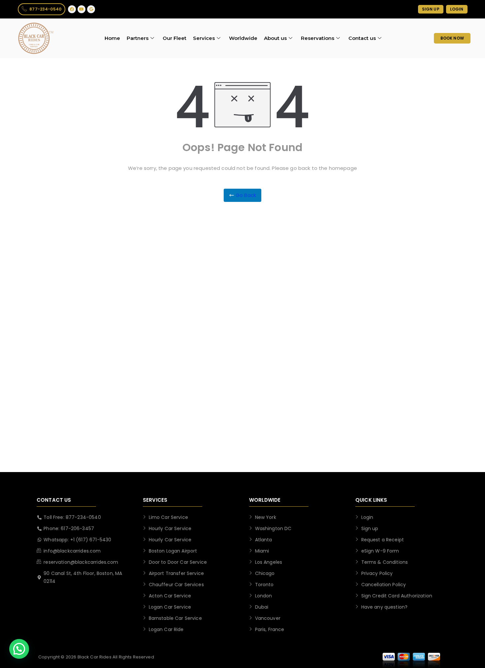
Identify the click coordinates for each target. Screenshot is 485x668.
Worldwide (243, 38)
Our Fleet (174, 38)
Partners (137, 38)
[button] (19, 649)
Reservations (317, 38)
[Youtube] (81, 9)
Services (204, 38)
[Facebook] (72, 9)
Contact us (362, 38)
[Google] (91, 9)
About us (275, 38)
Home (112, 38)
